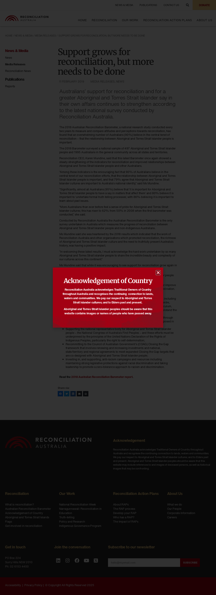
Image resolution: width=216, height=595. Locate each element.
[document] (108, 297)
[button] (158, 273)
